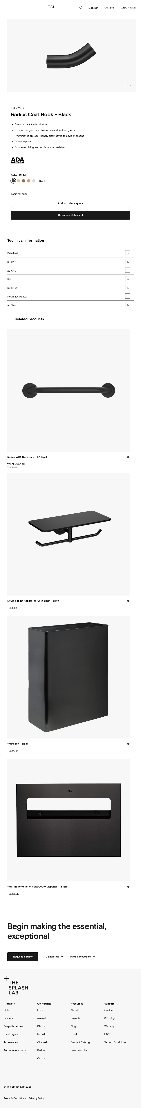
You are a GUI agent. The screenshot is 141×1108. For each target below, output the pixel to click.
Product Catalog (80, 1042)
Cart (109, 7)
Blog (73, 1026)
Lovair (74, 1034)
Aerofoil (41, 1018)
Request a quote (23, 956)
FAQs (107, 1034)
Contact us (52, 956)
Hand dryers (11, 1034)
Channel (42, 1042)
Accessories (11, 1042)
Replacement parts (15, 1050)
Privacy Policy (36, 1098)
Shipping (109, 1018)
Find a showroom (80, 956)
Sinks (7, 1010)
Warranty (109, 1026)
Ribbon (41, 1026)
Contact (93, 7)
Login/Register (128, 7)
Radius (41, 1050)
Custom (41, 1058)
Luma (40, 1010)
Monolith (42, 1034)
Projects (75, 1018)
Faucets (8, 1018)
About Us (76, 1010)
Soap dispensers (13, 1026)
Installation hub (79, 1050)
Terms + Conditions (115, 1042)
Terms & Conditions (15, 1098)
